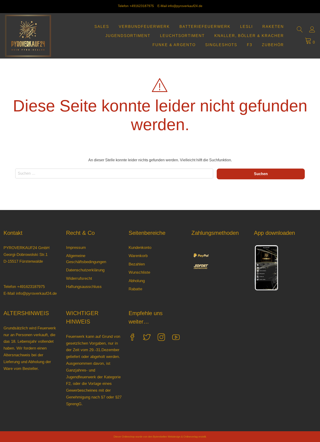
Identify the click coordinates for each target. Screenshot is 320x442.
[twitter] (147, 337)
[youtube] (176, 337)
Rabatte (135, 289)
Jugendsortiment (127, 36)
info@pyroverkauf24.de (185, 6)
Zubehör (273, 45)
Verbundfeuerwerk (144, 27)
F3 (249, 45)
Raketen (273, 27)
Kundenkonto (140, 247)
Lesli (246, 27)
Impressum (76, 247)
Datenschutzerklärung (85, 270)
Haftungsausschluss (84, 286)
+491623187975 (142, 6)
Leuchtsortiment (182, 36)
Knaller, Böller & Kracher (249, 36)
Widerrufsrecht (79, 278)
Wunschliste (139, 272)
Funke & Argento (174, 45)
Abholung (137, 281)
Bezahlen (137, 264)
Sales (101, 27)
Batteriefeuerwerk (205, 27)
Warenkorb (138, 256)
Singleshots (221, 45)
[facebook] (132, 337)
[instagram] (161, 337)
